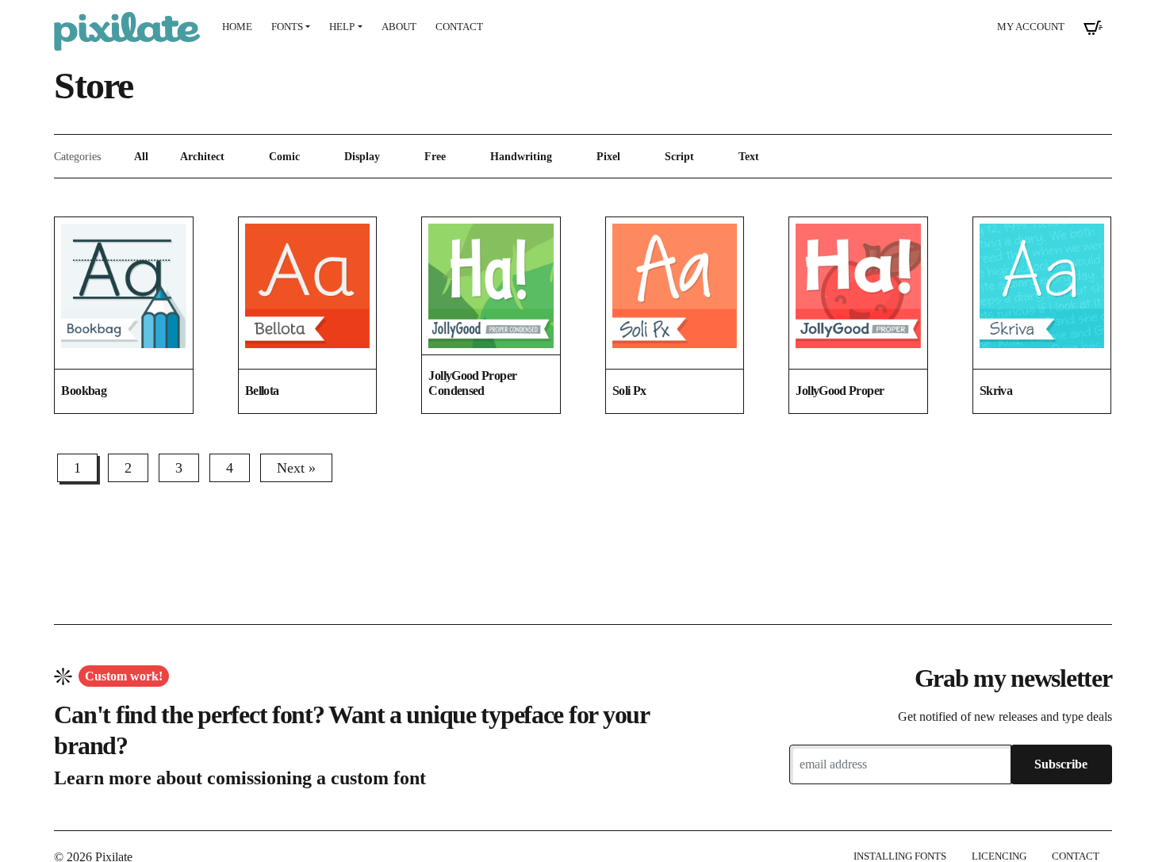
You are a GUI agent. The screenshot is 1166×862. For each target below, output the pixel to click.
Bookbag (83, 390)
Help (342, 27)
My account (1030, 27)
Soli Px (629, 390)
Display (362, 156)
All (141, 156)
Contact (459, 27)
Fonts (287, 27)
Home (237, 27)
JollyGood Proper (840, 390)
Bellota (262, 390)
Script (679, 156)
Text (748, 156)
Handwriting (521, 156)
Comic (284, 156)
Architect (202, 156)
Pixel (608, 156)
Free (435, 156)
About (399, 27)
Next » (296, 468)
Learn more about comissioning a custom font (240, 778)
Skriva (996, 390)
